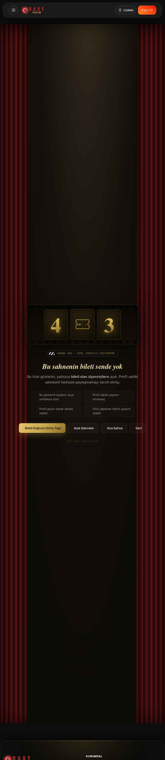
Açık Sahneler (84, 428)
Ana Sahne (115, 428)
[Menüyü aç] (13, 10)
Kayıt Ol (147, 10)
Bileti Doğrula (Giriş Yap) (43, 428)
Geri (139, 428)
